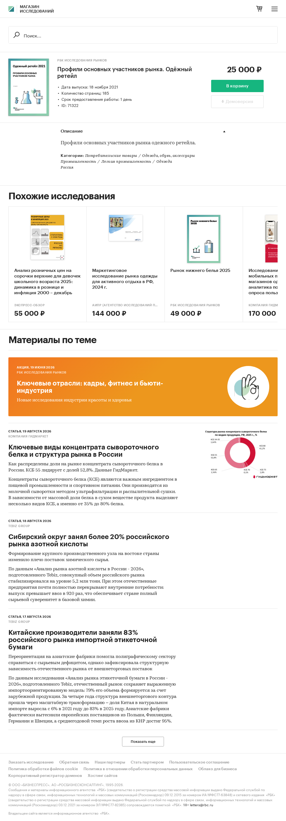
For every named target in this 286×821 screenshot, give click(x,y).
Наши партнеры (110, 762)
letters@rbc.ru (201, 804)
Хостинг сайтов (103, 776)
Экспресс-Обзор (29, 305)
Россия (67, 168)
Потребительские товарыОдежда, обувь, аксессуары (140, 156)
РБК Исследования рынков (82, 60)
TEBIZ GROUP (19, 526)
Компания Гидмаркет (28, 436)
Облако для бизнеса (217, 769)
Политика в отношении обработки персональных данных (138, 769)
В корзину (237, 86)
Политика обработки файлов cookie (43, 769)
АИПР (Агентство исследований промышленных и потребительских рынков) (125, 305)
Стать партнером (147, 762)
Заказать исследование (31, 762)
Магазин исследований (37, 9)
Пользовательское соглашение (199, 762)
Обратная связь (74, 762)
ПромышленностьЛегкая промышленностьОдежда (116, 162)
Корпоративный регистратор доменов (45, 776)
